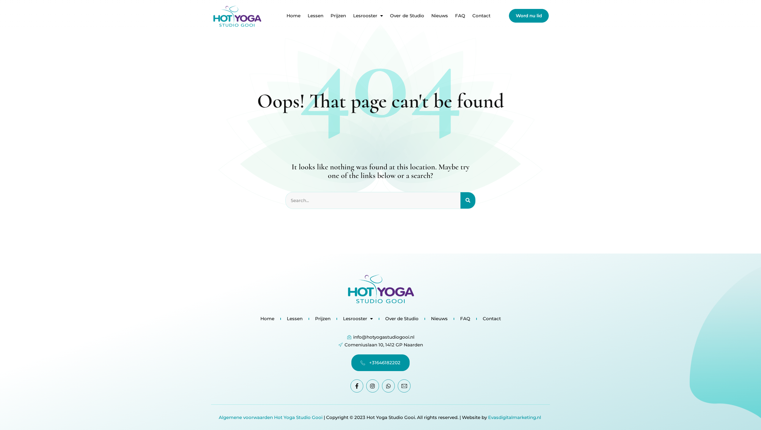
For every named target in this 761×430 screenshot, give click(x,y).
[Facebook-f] (356, 385)
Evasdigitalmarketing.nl (515, 417)
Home (294, 15)
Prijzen (338, 15)
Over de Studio (407, 15)
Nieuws (439, 15)
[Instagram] (372, 385)
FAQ (460, 15)
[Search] (467, 200)
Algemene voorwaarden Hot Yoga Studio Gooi (271, 417)
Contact (481, 15)
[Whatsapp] (388, 385)
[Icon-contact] (404, 385)
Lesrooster (365, 15)
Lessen (315, 15)
